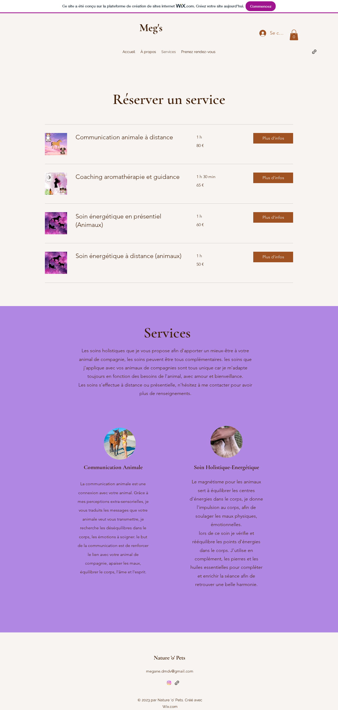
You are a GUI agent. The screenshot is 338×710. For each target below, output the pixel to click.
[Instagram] (169, 682)
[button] (293, 35)
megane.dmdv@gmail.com (169, 671)
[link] (130, 137)
